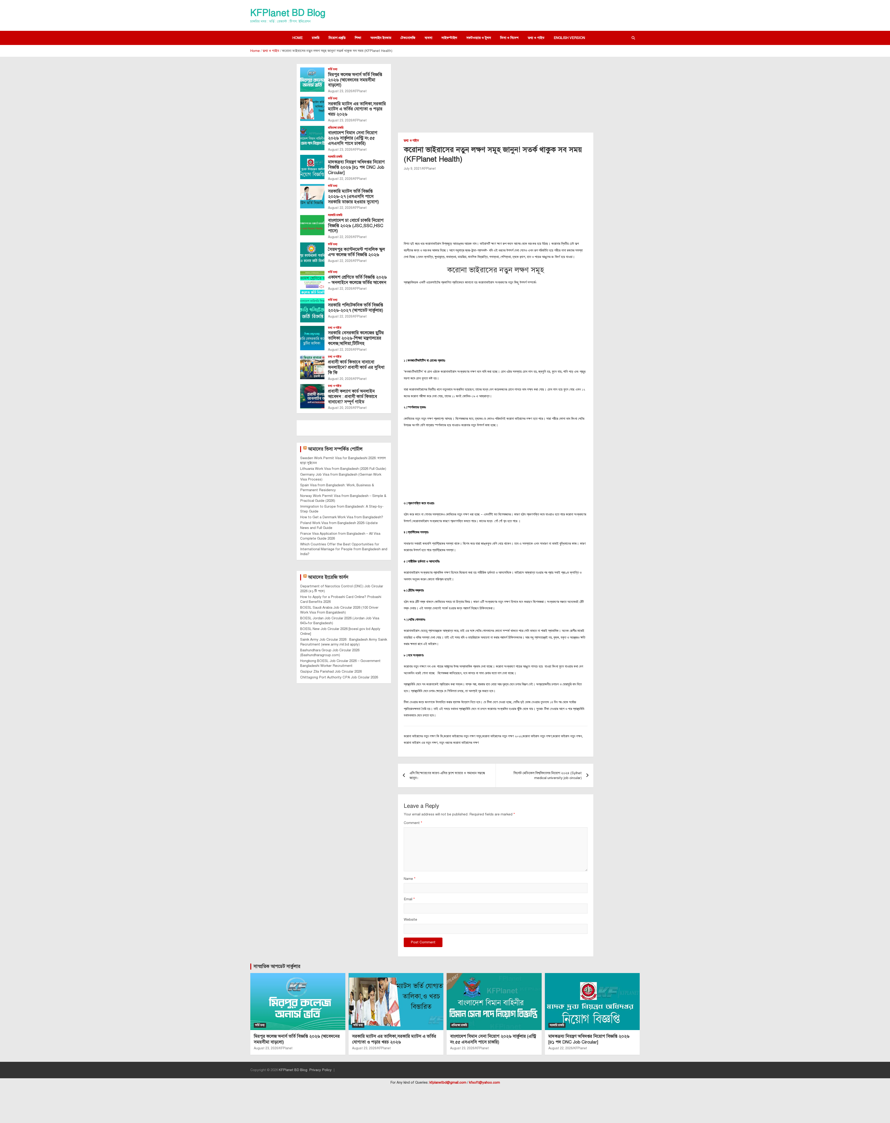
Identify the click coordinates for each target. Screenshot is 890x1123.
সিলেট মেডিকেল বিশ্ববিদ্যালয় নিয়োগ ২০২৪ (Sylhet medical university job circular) (548, 775)
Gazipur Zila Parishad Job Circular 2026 (331, 671)
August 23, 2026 (340, 91)
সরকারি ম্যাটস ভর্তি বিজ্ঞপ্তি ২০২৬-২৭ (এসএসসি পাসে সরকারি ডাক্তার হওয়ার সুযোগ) (353, 196)
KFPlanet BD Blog (287, 13)
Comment (413, 823)
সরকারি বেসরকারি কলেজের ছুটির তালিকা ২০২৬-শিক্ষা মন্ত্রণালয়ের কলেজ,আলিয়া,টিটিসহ (356, 338)
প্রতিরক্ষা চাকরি (335, 127)
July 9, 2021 (412, 169)
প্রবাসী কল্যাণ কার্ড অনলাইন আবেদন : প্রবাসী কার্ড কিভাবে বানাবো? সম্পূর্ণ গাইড (352, 396)
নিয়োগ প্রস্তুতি (337, 38)
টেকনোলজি (407, 38)
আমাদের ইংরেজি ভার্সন (328, 577)
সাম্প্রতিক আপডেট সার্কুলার (277, 966)
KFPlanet (429, 169)
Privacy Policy (320, 1070)
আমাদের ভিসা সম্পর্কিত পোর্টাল (335, 449)
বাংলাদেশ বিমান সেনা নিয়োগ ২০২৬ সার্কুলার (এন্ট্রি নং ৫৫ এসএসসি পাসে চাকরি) (352, 138)
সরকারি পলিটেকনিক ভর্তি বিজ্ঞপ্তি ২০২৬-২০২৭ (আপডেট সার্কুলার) (355, 307)
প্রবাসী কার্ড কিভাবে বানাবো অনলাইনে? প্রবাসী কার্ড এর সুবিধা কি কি (356, 367)
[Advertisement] (495, 98)
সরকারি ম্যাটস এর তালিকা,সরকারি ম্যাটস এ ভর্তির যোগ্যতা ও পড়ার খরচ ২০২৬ (357, 109)
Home (297, 38)
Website (410, 919)
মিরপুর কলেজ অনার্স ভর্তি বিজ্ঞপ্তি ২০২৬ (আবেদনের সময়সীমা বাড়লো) (355, 80)
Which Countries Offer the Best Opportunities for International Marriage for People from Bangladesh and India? (343, 549)
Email (409, 899)
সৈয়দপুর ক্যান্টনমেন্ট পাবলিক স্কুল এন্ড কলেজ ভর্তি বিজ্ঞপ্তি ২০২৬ (356, 252)
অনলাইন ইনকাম (380, 38)
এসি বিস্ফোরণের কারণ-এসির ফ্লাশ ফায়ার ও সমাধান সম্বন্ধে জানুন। (447, 775)
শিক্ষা (358, 38)
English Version (569, 38)
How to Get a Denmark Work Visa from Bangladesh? (341, 517)
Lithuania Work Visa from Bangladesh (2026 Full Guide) (343, 469)
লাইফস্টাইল (449, 38)
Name (410, 879)
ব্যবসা (428, 38)
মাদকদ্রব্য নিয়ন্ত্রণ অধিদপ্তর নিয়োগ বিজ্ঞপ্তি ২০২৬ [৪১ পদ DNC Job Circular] (356, 167)
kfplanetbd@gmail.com (447, 1082)
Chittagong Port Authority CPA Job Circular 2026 (339, 677)
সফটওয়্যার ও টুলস (478, 38)
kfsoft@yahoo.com (484, 1082)
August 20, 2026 (340, 379)
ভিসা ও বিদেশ (509, 38)
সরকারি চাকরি (335, 156)
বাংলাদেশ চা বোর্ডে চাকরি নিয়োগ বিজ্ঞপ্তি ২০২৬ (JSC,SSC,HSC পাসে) (356, 226)
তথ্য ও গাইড (536, 38)
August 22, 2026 (340, 179)
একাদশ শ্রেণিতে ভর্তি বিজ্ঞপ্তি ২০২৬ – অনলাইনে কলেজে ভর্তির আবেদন (357, 279)
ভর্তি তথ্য (332, 69)
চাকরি (315, 38)
